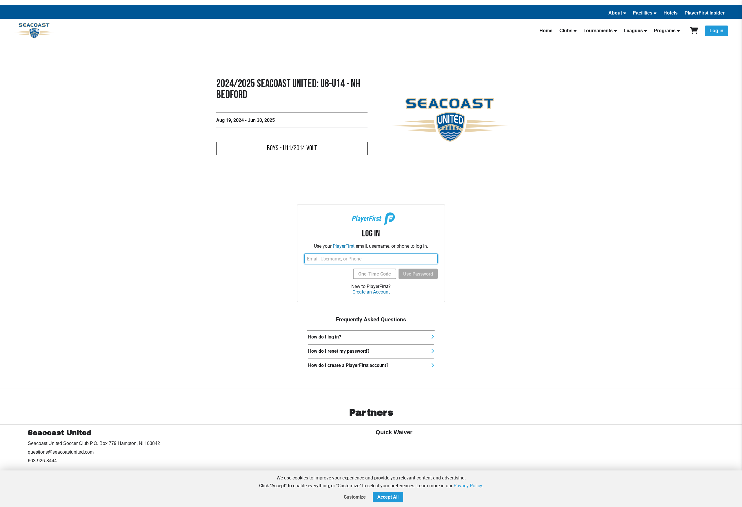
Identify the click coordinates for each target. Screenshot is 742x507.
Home (545, 30)
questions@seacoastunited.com (61, 452)
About (615, 12)
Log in (716, 30)
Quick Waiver (394, 432)
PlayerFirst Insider (705, 12)
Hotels (670, 12)
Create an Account (371, 292)
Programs (665, 30)
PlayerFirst (343, 246)
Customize (355, 497)
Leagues (633, 30)
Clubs (565, 30)
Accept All (388, 497)
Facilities (642, 12)
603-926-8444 (42, 460)
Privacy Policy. (468, 485)
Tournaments (598, 30)
